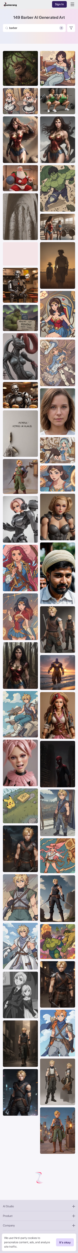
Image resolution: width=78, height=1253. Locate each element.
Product (8, 1216)
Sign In (59, 4)
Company (9, 1225)
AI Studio (8, 1206)
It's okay (65, 1242)
